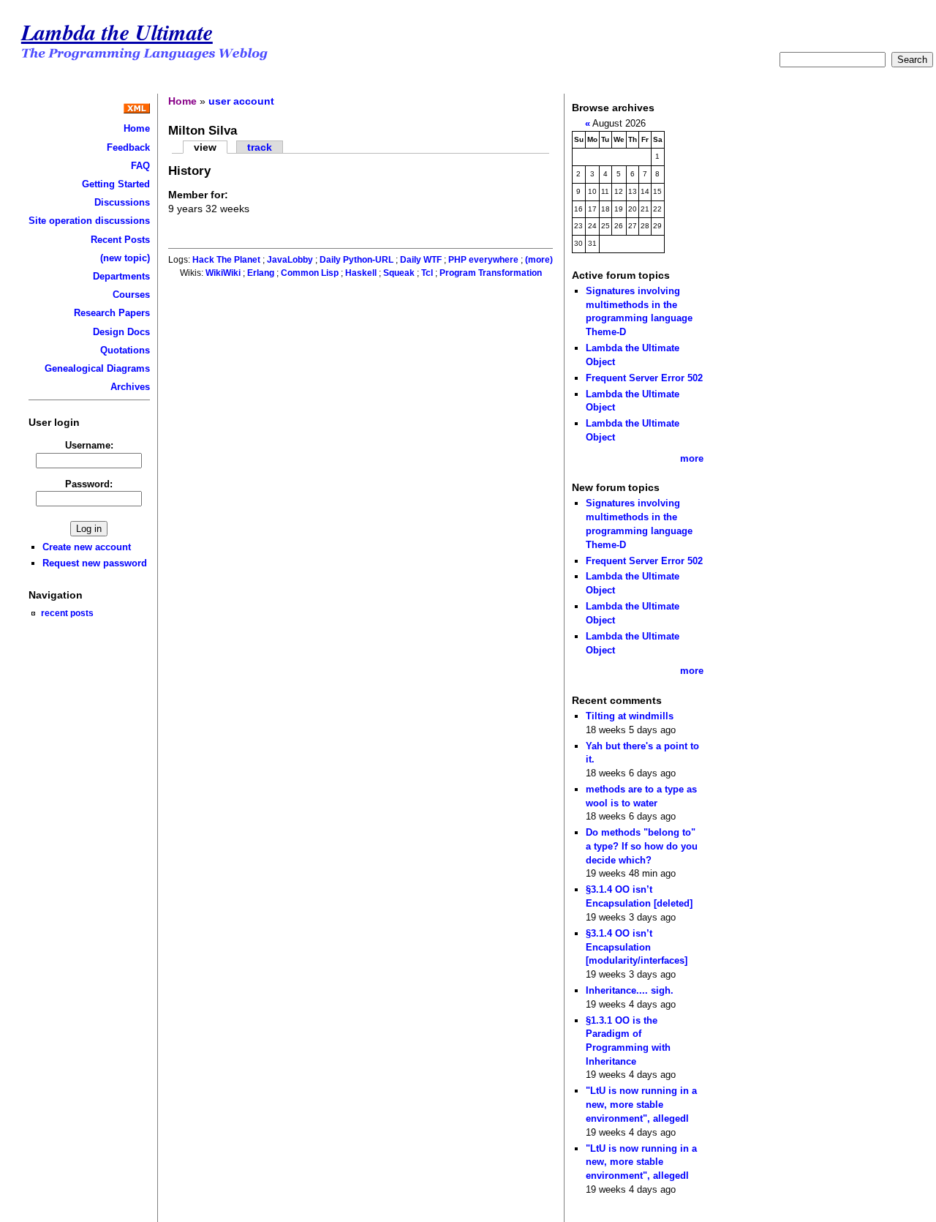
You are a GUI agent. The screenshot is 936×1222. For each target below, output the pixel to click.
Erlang (260, 273)
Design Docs (121, 331)
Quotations (125, 350)
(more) (539, 259)
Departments (121, 276)
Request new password (94, 563)
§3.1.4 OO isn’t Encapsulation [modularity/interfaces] (636, 947)
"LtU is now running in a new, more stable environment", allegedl (641, 1104)
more (691, 458)
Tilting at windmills (629, 716)
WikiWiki (223, 273)
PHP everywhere (483, 259)
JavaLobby (290, 259)
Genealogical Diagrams (97, 368)
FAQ (140, 165)
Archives (130, 386)
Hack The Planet (226, 259)
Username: (89, 445)
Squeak (399, 273)
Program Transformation (490, 273)
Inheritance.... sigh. (629, 990)
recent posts (67, 613)
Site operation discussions (89, 220)
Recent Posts (120, 239)
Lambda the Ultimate (117, 32)
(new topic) (125, 257)
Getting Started (116, 184)
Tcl (427, 273)
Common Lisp (310, 273)
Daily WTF (421, 259)
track (259, 147)
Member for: (198, 194)
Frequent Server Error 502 (644, 377)
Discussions (122, 202)
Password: (89, 484)
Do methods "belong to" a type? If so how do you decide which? (642, 846)
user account (241, 101)
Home (137, 128)
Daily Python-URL (356, 259)
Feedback (128, 147)
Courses (131, 294)
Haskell (361, 273)
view (205, 147)
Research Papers (112, 312)
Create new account (86, 546)
